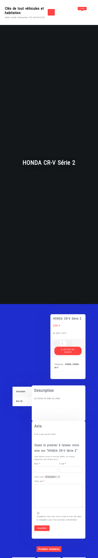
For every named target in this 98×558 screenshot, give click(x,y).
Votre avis (39, 481)
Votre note (39, 477)
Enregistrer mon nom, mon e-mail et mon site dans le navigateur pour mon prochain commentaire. (59, 518)
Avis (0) (19, 401)
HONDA (68, 364)
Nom (37, 464)
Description (20, 391)
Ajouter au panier (68, 350)
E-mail (62, 464)
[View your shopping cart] (77, 13)
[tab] (22, 391)
